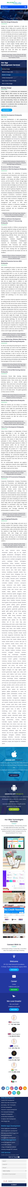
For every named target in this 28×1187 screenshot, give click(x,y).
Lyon (23, 641)
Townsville (4, 721)
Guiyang (24, 611)
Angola (24, 552)
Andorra (11, 552)
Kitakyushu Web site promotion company (11, 333)
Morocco (20, 656)
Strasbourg (4, 711)
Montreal (4, 656)
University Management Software (9, 1149)
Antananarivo (10, 554)
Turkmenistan (15, 726)
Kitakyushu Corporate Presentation (10, 513)
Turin (7, 726)
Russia (24, 695)
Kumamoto (4, 633)
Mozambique (22, 659)
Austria (3, 561)
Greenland (23, 604)
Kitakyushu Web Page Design (19, 364)
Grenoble (9, 606)
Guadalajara (16, 606)
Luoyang (24, 639)
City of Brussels (22, 576)
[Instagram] (12, 1088)
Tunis (25, 724)
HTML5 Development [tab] (7, 77)
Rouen (20, 695)
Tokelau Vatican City (11, 717)
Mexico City (23, 643)
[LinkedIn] (16, 1088)
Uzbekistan (11, 730)
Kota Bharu (9, 628)
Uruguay (8, 728)
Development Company (21, 255)
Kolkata (3, 628)
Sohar (19, 702)
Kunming (10, 633)
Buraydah (16, 572)
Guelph (3, 611)
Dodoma (19, 591)
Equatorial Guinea (10, 598)
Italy (21, 622)
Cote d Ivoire (22, 587)
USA (21, 728)
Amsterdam (5, 552)
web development (15, 139)
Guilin (7, 611)
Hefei (24, 613)
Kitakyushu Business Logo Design (16, 546)
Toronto (17, 719)
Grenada (4, 606)
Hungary (24, 617)
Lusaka (3, 641)
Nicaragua (8, 669)
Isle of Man (10, 622)
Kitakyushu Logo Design (8, 543)
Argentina (4, 557)
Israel (17, 622)
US (17, 728)
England (4, 598)
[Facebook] (3, 1088)
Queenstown (23, 689)
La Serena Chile (18, 641)
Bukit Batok (18, 570)
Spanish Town (9, 708)
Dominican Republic (11, 593)
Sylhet (24, 715)
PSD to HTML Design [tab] (7, 83)
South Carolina (22, 704)
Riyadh (8, 693)
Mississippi (17, 648)
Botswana (23, 563)
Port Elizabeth (22, 680)
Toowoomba (10, 719)
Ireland (24, 619)
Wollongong (5, 739)
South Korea (12, 706)
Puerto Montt (14, 687)
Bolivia (11, 563)
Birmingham (23, 561)
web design (24, 38)
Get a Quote (14, 775)
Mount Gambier (12, 659)
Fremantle (23, 600)
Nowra (16, 676)
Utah (25, 728)
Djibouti (14, 591)
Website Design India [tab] (7, 72)
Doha (24, 591)
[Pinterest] (20, 1088)
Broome (19, 567)
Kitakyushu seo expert (16, 335)
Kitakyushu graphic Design (19, 543)
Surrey (19, 713)
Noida (21, 672)
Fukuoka (24, 602)
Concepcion (23, 583)
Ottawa (16, 678)
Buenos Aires (9, 570)
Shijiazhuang (5, 700)
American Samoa (15, 550)
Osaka (24, 676)
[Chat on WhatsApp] (18, 1093)
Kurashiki (16, 633)
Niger (16, 669)
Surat (9, 713)
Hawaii (20, 613)
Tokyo (24, 717)
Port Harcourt (5, 682)
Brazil (14, 565)
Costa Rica (15, 587)
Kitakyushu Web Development (9, 161)
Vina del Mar (10, 732)
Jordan (17, 624)
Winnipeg (4, 737)
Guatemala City (22, 609)
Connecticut (9, 585)
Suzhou (24, 713)
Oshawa (4, 678)
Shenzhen (9, 698)
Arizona (14, 557)
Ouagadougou (22, 678)
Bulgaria (24, 570)
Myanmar (9, 663)
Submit (14, 1185)
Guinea (11, 611)
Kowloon (24, 628)
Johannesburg (5, 624)
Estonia (24, 598)
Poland (7, 680)
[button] (2, 14)
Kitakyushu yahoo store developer (14, 474)
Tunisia (3, 726)
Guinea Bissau (17, 611)
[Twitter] (7, 1088)
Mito (3, 650)
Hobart (24, 615)
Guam (3, 609)
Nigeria (20, 669)
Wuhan (10, 739)
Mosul (24, 656)
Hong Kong (17, 617)
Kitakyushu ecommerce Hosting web (14, 397)
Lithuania (8, 637)
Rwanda (4, 698)
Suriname (14, 713)
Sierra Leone (17, 700)
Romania (20, 693)
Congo (3, 585)
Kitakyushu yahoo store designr (17, 472)
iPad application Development (8, 1137)
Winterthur (10, 737)
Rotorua (9, 695)
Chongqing (7, 576)
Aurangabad (18, 559)
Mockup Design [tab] (6, 69)
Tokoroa (20, 717)
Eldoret (24, 596)
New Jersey (11, 665)
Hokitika (4, 617)
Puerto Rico (23, 687)
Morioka (15, 656)
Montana (23, 652)
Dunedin (15, 596)
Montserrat (9, 656)
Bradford (4, 565)
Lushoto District (9, 641)
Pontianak (12, 680)
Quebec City (15, 689)
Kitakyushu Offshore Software (8, 255)
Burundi (8, 574)
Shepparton (16, 698)
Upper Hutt (18, 730)
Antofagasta (18, 554)
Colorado (24, 580)
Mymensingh (15, 663)
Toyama (10, 721)
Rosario (3, 695)
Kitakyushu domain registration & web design (14, 424)
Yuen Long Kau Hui (16, 741)
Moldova (13, 650)
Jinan (25, 622)
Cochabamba (23, 578)
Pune (9, 689)
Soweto (24, 706)
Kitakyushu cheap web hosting (10, 421)
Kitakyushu (8, 626)
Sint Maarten (5, 702)
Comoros (16, 583)
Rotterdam (14, 695)
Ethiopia (4, 600)
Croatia (8, 589)
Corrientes (9, 587)
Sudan (14, 711)
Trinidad (4, 724)
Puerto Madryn (6, 687)
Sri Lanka (17, 708)
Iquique (13, 619)
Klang (18, 626)
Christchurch (14, 576)
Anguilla (4, 554)
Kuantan (20, 630)
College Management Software (8, 1147)
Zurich (3, 743)
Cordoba (4, 587)
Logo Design (15, 535)
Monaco (24, 650)
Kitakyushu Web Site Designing (12, 56)
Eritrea (20, 598)
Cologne (12, 580)
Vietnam (4, 732)
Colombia (18, 580)
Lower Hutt (9, 639)
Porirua (17, 680)
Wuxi (13, 739)
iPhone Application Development (9, 1128)
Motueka (4, 659)
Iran (17, 619)
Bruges (24, 567)
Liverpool (13, 637)
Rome (24, 693)
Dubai (3, 596)
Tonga (3, 719)
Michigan (4, 646)
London (18, 637)
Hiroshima (19, 615)
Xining (24, 739)
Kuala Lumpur (5, 630)
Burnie (3, 574)
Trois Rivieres (13, 724)
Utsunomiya (5, 730)
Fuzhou (3, 604)
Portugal (4, 685)
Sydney (20, 715)
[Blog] (25, 1088)
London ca (23, 637)
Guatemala (14, 609)
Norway (12, 676)
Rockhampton (14, 693)
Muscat (19, 661)
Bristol (3, 567)
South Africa (14, 704)
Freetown (18, 600)
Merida (12, 643)
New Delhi (21, 663)
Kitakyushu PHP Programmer (14, 162)
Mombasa (18, 650)
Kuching (24, 630)
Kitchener (14, 626)
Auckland (12, 559)
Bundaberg (9, 572)
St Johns (23, 708)
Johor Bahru (12, 624)
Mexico (17, 643)
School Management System (8, 1142)
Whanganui (4, 735)
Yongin (9, 741)
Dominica (4, 593)
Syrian (3, 717)
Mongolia (10, 652)
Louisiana (4, 639)
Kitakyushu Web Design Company (9, 54)
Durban (19, 596)
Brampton (9, 565)
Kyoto (5, 635)
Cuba (12, 589)
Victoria (24, 730)
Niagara (4, 669)
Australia (24, 559)
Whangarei (11, 735)
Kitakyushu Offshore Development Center (11, 257)
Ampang (24, 550)
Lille (25, 635)
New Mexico (19, 665)
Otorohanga (10, 678)
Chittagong (17, 574)
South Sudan (19, 706)
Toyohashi (15, 721)
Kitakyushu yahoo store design (8, 471)
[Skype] (14, 1093)
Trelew (20, 721)
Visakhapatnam (22, 732)
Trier (25, 721)
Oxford (3, 680)
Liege (22, 635)
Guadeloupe (23, 606)
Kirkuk (24, 624)
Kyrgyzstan (10, 635)
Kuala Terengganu (13, 630)
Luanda (14, 639)
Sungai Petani (22, 711)
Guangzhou (8, 609)
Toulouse (24, 719)
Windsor (24, 735)
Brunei (3, 570)
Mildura (14, 646)
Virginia (16, 732)
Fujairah (19, 602)
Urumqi (14, 728)
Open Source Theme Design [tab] (9, 80)
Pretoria (17, 685)
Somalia (8, 704)
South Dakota (5, 706)
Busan (12, 574)
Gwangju (9, 613)
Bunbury (4, 572)
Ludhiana (19, 639)
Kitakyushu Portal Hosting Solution (17, 396)
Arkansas (19, 557)
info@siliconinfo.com (14, 1006)
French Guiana (5, 602)
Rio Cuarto (20, 691)
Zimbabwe (23, 741)
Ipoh (9, 619)
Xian (21, 739)
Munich (14, 661)
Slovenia (16, 702)
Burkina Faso (22, 572)
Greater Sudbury (11, 604)
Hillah (9, 615)
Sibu (13, 700)
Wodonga (23, 737)
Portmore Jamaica (21, 682)
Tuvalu (20, 726)
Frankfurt (13, 600)
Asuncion (7, 559)
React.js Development (6, 1135)
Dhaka (8, 591)
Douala (24, 593)
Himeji (13, 615)
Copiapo (24, 585)
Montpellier (23, 654)
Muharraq (4, 661)
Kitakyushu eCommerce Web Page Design (11, 213)
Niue (18, 672)
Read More (6, 110)
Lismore (4, 637)
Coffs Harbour (5, 580)
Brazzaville (18, 565)
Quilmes (4, 691)
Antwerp (24, 554)
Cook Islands (17, 585)
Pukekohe (4, 689)
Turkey (10, 726)
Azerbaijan (9, 561)
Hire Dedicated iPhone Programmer (9, 1133)
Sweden (9, 715)
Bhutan (16, 561)
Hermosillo (4, 615)
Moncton (4, 652)
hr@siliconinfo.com (14, 986)
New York (9, 667)
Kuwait (20, 633)
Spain (3, 708)
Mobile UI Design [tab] (6, 75)
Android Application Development (9, 1130)
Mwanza (4, 663)
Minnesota (20, 646)
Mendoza (7, 643)
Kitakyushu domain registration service (16, 422)
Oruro (20, 676)
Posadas (9, 685)
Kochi (24, 626)
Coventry (4, 589)
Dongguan (19, 593)
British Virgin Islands (11, 567)
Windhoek (18, 735)
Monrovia (17, 652)
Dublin (11, 596)
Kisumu (3, 626)
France (8, 600)
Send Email (14, 1009)
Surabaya (4, 713)
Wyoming (17, 739)
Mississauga (11, 648)
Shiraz (10, 700)
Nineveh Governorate (7, 672)
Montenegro (15, 654)
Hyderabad (4, 619)
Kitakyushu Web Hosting (7, 364)
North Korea (18, 674)
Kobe (21, 626)
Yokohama (4, 741)
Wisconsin (17, 737)
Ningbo (14, 672)
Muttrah (24, 661)
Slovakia (11, 702)
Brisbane (24, 565)
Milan (9, 646)
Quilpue (8, 691)
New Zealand (16, 667)
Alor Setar (5, 550)
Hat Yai (15, 613)
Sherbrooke (23, 698)
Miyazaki (7, 650)
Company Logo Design (8, 545)
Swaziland (4, 715)
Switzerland (15, 715)
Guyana (3, 613)
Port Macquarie (12, 682)
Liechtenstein (17, 635)
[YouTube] (10, 1093)
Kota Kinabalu (17, 628)
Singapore (23, 700)
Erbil (17, 598)
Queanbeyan (14, 691)
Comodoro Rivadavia (7, 583)
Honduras (9, 617)
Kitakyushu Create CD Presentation (14, 516)
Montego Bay (6, 654)
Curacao (16, 589)
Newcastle (23, 667)
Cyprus (20, 589)
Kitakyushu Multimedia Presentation (17, 514)
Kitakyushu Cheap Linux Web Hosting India (11, 365)
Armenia (24, 557)
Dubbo (7, 596)
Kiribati (20, 624)
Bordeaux (17, 563)
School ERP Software (6, 1144)
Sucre (10, 711)
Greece (18, 604)
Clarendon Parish (14, 578)
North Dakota (10, 674)
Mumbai (10, 661)
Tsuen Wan (20, 724)
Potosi (13, 685)
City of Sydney (5, 578)
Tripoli (7, 724)
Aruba (3, 559)
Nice (13, 669)
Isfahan (3, 622)
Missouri (24, 648)
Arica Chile (9, 557)
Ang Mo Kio (17, 552)
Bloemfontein (5, 563)
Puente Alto (23, 685)
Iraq (20, 619)
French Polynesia (13, 602)
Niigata (24, 669)
